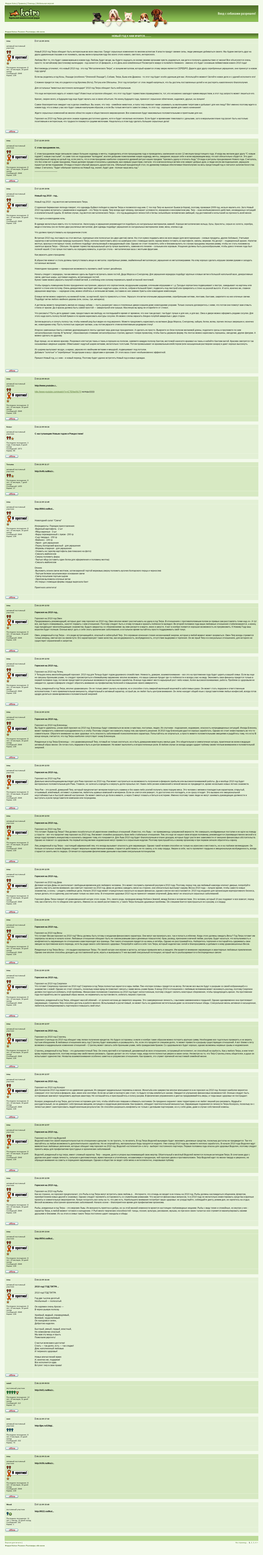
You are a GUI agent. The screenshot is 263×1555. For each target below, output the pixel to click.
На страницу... (241, 1543)
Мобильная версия (45, 3)
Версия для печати (13, 1543)
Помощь (31, 3)
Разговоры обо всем (35, 32)
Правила (22, 3)
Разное (21, 32)
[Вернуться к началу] (11, 132)
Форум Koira (10, 3)
